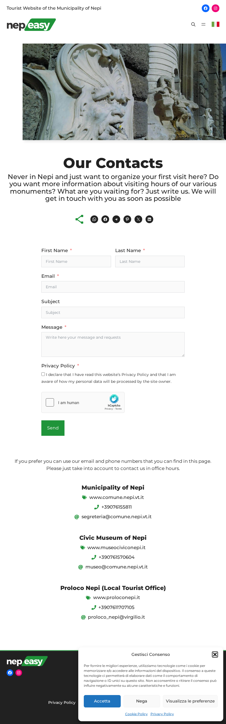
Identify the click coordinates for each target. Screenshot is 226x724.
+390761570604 (116, 557)
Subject (50, 301)
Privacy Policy (162, 714)
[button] (215, 654)
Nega (141, 701)
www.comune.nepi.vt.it (116, 497)
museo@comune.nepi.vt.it (116, 567)
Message (51, 327)
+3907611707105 (116, 607)
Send (53, 428)
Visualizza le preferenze (190, 701)
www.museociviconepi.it (116, 547)
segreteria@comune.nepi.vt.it (117, 516)
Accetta (102, 701)
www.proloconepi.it (116, 597)
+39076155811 (116, 507)
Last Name (128, 250)
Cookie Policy (136, 714)
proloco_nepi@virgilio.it (116, 617)
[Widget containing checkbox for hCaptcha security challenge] (83, 402)
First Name (54, 250)
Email (48, 276)
